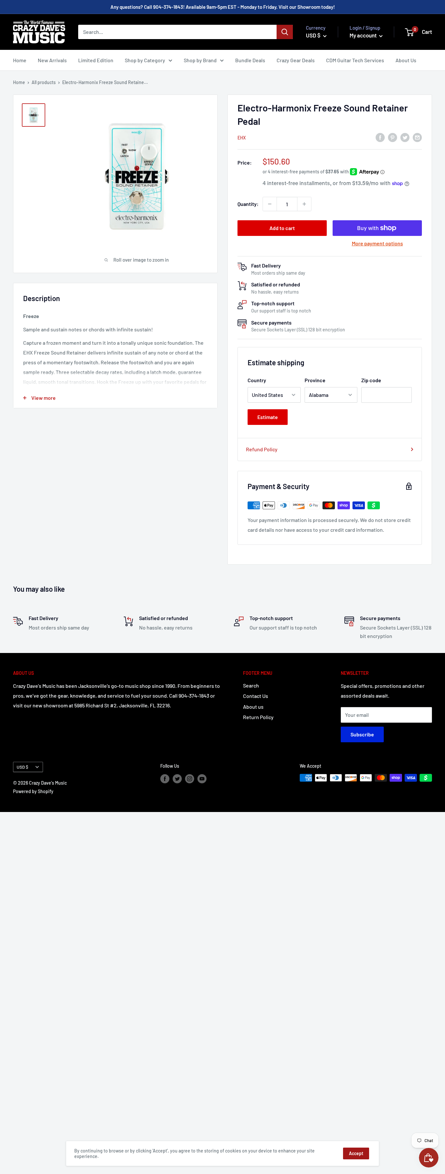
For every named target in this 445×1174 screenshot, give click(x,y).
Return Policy (258, 717)
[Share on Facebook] (380, 137)
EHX (241, 137)
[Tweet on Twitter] (404, 137)
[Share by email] (417, 137)
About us (253, 706)
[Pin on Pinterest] (392, 137)
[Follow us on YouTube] (202, 778)
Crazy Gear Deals (296, 60)
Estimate (267, 417)
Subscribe (362, 734)
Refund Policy (262, 449)
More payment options (377, 243)
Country (257, 380)
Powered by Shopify (33, 791)
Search (251, 685)
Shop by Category (145, 60)
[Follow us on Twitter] (177, 778)
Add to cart (282, 228)
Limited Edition (95, 60)
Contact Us (255, 696)
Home (19, 60)
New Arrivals (52, 60)
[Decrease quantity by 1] (270, 204)
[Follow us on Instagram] (189, 778)
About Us (405, 60)
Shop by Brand (200, 60)
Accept (356, 1153)
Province (315, 380)
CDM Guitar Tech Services (355, 60)
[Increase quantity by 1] (304, 204)
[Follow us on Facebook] (164, 778)
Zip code (371, 380)
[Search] (285, 32)
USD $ (22, 767)
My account (364, 35)
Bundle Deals (250, 60)
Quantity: (248, 204)
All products (44, 82)
